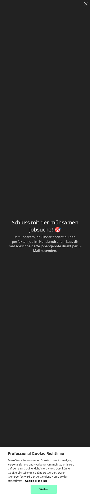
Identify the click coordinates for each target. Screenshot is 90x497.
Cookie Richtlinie (36, 480)
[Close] (85, 3)
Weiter (43, 489)
